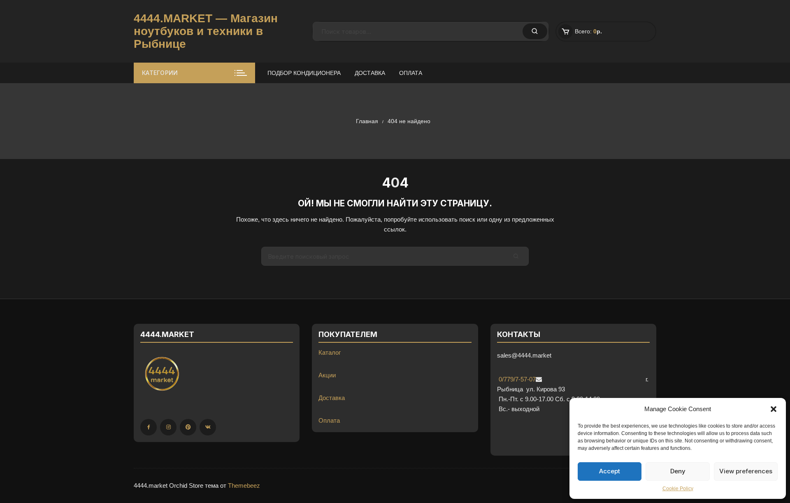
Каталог (329, 352)
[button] (773, 409)
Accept (609, 471)
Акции (327, 375)
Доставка (370, 73)
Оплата (410, 73)
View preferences (745, 471)
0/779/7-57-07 (516, 379)
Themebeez (244, 485)
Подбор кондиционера (304, 73)
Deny (677, 471)
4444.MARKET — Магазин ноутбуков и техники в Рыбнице (206, 31)
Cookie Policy (677, 488)
